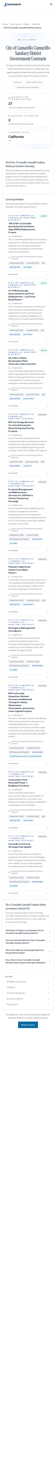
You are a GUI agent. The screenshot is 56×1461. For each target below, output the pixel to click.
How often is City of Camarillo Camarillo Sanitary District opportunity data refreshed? (28, 961)
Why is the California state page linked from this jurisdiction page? (28, 951)
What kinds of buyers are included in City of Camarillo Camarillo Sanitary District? (28, 931)
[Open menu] (51, 4)
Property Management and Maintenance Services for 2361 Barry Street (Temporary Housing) (20, 495)
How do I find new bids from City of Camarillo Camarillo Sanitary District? (28, 941)
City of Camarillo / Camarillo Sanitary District (21, 484)
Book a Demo (28, 1024)
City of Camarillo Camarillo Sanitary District (22, 218)
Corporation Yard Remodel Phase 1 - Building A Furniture (18, 782)
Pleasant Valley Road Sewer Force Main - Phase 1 (19, 569)
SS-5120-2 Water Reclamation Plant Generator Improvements (22, 361)
